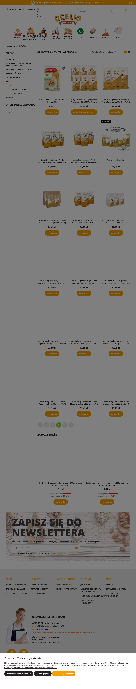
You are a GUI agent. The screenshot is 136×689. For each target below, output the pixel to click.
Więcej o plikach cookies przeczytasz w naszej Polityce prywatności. (30, 667)
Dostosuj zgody (42, 673)
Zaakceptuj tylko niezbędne (19, 673)
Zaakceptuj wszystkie (64, 673)
